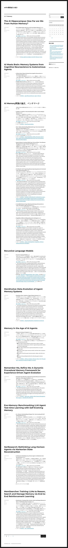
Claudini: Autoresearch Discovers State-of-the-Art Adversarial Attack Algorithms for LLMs (56, 54)
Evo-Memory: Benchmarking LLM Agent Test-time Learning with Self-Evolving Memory (25, 407)
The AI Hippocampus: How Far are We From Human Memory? (23, 22)
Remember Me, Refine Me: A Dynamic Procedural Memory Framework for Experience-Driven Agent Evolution (23, 370)
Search (62, 17)
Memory (5, 30)
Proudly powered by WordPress (16, 543)
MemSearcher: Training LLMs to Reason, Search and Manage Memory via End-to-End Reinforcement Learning (25, 494)
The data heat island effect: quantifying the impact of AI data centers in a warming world (56, 49)
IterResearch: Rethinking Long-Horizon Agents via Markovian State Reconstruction (24, 449)
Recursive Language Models (19, 251)
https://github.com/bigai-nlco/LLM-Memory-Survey (31, 56)
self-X (8, 298)
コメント (5, 31)
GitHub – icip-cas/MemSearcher (27, 528)
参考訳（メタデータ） (22, 35)
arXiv (5, 28)
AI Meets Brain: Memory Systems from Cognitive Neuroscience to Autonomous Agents (24, 67)
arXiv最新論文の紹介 (11, 7)
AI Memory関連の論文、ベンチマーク (22, 103)
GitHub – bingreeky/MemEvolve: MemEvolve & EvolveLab (32, 320)
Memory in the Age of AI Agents (20, 328)
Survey (8, 30)
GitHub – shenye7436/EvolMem (27, 124)
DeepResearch (6, 458)
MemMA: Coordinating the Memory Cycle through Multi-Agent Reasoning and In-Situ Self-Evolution (56, 58)
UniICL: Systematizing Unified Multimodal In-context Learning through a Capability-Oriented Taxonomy (56, 46)
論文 (17, 35)
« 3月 (52, 37)
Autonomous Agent (7, 379)
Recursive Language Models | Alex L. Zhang (29, 274)
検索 (49, 15)
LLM (5, 257)
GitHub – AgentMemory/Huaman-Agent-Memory (31, 95)
